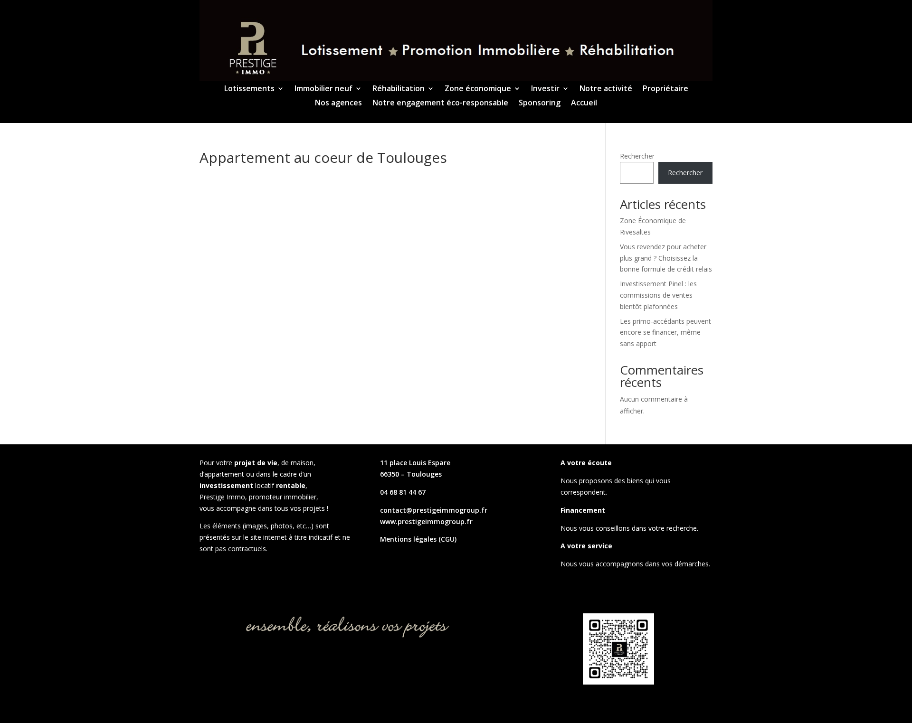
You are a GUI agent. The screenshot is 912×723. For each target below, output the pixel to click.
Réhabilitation (398, 89)
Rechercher (637, 155)
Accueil (584, 103)
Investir (545, 89)
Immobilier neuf (323, 89)
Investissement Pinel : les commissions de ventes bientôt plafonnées (658, 295)
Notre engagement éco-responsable (440, 103)
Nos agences (338, 103)
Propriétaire (665, 89)
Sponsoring (539, 103)
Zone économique (478, 89)
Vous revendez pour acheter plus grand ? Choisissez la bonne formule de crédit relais (666, 258)
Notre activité (606, 89)
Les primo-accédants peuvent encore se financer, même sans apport (665, 332)
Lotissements (249, 89)
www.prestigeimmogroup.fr (426, 521)
